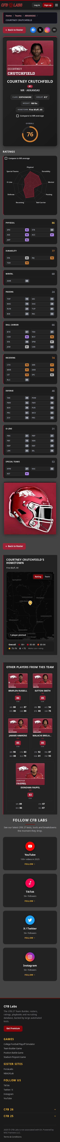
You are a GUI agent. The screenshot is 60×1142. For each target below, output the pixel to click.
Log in (37, 5)
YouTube (8, 1098)
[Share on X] (40, 30)
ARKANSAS (33, 90)
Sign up (47, 5)
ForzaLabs (8, 1069)
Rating (38, 576)
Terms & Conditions (13, 1136)
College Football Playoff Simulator (19, 1044)
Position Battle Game (13, 1052)
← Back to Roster (14, 29)
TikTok (7, 1085)
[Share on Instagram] (47, 30)
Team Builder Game (13, 1048)
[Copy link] (54, 30)
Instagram (8, 1094)
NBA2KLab (9, 1073)
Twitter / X (8, 1089)
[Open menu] (56, 5)
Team (47, 576)
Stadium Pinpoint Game (15, 1057)
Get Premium (13, 1028)
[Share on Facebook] (33, 30)
